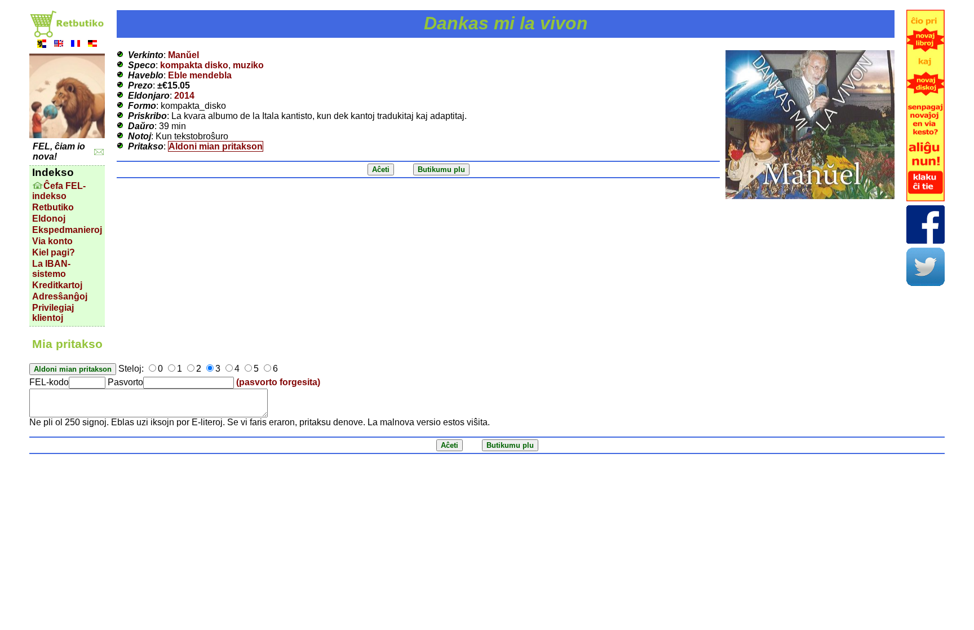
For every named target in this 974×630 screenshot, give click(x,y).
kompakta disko (194, 65)
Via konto (52, 241)
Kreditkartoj (57, 285)
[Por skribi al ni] (99, 152)
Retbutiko (53, 207)
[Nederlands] (41, 45)
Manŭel (183, 55)
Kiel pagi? (53, 252)
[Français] (75, 45)
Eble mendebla (200, 75)
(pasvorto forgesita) (278, 382)
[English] (58, 45)
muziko (248, 65)
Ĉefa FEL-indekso (59, 191)
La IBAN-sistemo (51, 269)
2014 (184, 95)
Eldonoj (48, 218)
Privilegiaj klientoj (53, 313)
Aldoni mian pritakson (216, 146)
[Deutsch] (92, 45)
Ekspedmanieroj (67, 230)
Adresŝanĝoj (59, 296)
